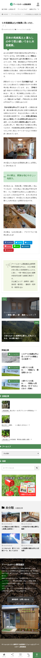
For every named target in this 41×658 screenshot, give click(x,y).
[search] (37, 468)
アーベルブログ (22, 9)
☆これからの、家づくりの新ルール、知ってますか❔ (10, 550)
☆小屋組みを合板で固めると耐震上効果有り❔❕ (10, 528)
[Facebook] (9, 242)
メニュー (20, 656)
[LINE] (16, 246)
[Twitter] (18, 242)
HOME (6, 14)
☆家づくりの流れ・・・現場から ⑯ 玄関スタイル (30, 369)
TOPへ (36, 656)
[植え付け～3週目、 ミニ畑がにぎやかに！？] (6, 422)
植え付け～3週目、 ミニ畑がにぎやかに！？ (16, 425)
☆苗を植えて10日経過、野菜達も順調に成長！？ (17, 439)
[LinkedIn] (25, 246)
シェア (12, 656)
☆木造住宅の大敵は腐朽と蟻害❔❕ (30, 528)
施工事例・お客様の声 (8, 9)
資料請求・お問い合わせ (20, 599)
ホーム (4, 656)
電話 (29, 656)
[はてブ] (28, 242)
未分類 (28, 29)
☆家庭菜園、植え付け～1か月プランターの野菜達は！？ (19, 410)
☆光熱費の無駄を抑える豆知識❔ (30, 549)
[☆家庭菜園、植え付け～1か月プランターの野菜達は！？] (6, 408)
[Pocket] (8, 246)
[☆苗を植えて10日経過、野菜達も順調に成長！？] (6, 437)
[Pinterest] (9, 250)
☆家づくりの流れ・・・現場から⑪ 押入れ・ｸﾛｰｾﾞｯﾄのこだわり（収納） (29, 384)
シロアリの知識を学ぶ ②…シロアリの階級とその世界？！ (29, 356)
